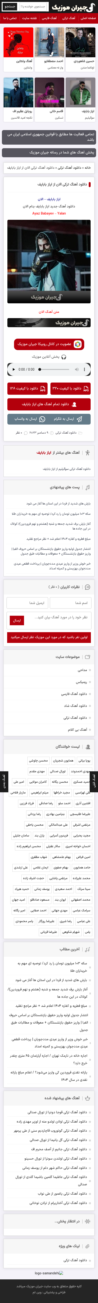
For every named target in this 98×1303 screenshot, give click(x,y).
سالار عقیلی (53, 846)
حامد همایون (82, 867)
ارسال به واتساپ (26, 418)
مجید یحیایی (81, 835)
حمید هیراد (22, 889)
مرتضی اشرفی (81, 825)
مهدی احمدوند (80, 771)
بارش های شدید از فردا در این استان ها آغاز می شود (51, 980)
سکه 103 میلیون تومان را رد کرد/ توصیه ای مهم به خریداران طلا (52, 967)
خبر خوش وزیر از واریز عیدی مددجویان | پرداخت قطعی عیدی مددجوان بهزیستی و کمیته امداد (50, 1043)
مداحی (82, 670)
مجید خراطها (62, 792)
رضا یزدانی (34, 814)
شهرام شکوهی (71, 932)
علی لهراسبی (82, 792)
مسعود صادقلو (39, 900)
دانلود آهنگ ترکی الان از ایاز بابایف (62, 184)
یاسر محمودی (24, 921)
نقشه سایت (29, 18)
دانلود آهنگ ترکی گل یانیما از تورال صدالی (58, 1140)
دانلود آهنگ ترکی (69, 167)
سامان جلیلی (21, 835)
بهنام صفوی (61, 867)
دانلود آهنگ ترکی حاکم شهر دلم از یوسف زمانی (54, 1168)
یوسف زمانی (42, 889)
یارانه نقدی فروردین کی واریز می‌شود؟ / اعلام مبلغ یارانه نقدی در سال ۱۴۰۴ (48, 1076)
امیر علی (19, 782)
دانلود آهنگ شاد (75, 706)
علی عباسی (83, 921)
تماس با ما (10, 18)
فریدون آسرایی (59, 835)
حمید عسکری (81, 782)
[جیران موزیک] (73, 6)
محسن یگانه (60, 782)
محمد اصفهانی (80, 900)
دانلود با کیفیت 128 (24, 388)
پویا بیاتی (84, 760)
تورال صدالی (58, 771)
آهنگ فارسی (49, 18)
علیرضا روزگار (46, 921)
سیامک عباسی (81, 910)
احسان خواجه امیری (77, 846)
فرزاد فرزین (27, 803)
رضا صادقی (46, 803)
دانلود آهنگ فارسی (74, 694)
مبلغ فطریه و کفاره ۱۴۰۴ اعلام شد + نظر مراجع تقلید (51, 1006)
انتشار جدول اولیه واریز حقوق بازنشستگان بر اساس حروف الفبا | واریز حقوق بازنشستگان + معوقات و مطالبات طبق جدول (48, 1023)
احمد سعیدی (63, 889)
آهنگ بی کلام (77, 729)
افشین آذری (83, 803)
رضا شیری (66, 921)
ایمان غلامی (40, 867)
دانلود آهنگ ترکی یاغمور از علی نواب (62, 1193)
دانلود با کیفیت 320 (67, 388)
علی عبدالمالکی (58, 825)
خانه (88, 167)
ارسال (17, 620)
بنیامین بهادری (55, 814)
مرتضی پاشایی (58, 878)
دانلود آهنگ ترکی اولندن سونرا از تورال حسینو (55, 1158)
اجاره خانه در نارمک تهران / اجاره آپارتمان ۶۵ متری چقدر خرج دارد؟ (48, 1059)
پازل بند (39, 835)
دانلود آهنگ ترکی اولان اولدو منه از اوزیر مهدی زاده (52, 1121)
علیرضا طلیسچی (80, 814)
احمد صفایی (38, 910)
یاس (87, 932)
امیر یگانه (19, 910)
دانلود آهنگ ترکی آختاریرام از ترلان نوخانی (58, 1203)
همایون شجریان (63, 760)
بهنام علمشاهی (61, 857)
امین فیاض (83, 857)
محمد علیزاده (81, 878)
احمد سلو (64, 803)
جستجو (10, 6)
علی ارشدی (21, 867)
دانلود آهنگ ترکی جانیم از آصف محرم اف (59, 1149)
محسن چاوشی (38, 760)
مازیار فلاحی (18, 792)
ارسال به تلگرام (64, 418)
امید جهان (18, 900)
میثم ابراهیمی (40, 792)
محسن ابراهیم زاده (29, 846)
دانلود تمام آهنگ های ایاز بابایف (45, 404)
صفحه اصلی (88, 18)
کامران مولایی (38, 782)
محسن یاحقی (35, 825)
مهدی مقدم (37, 771)
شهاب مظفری (39, 857)
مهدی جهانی (60, 910)
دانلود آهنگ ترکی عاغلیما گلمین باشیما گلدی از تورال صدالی (51, 1181)
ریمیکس (81, 682)
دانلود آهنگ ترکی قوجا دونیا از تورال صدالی (57, 1112)
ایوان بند (60, 900)
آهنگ (62, 206)
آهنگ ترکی (68, 18)
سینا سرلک (83, 889)
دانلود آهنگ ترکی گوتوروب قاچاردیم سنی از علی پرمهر (50, 1130)
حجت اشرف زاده (33, 878)
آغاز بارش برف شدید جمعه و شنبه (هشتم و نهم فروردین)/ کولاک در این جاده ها (48, 993)
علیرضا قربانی (48, 932)
